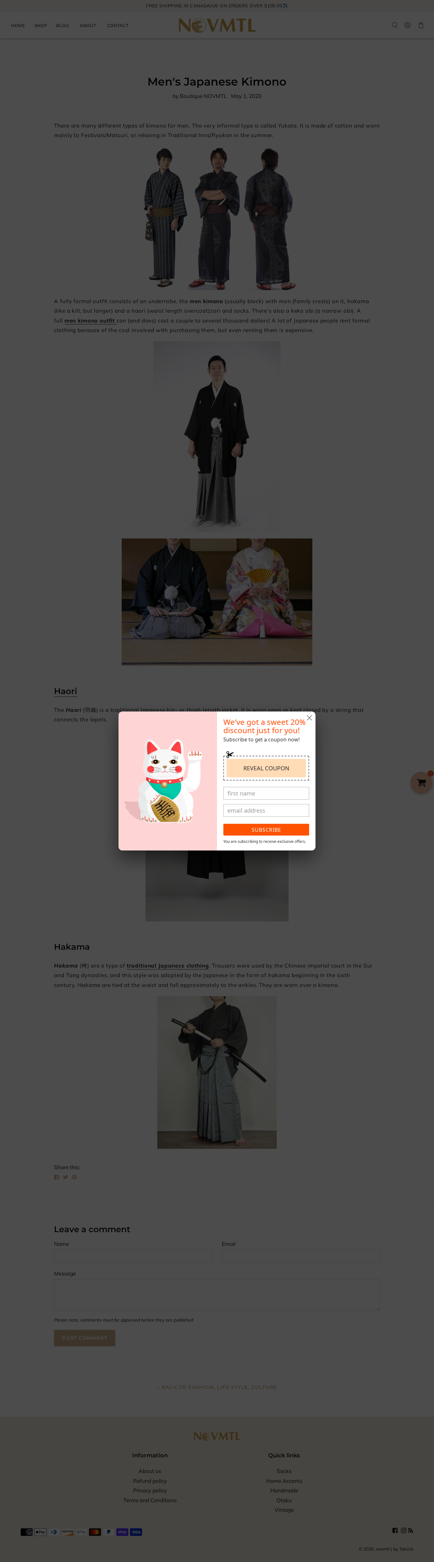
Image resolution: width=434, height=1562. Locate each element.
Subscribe (266, 829)
